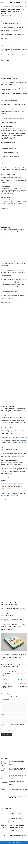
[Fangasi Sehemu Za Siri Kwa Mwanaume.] (4, 820)
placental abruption (22, 440)
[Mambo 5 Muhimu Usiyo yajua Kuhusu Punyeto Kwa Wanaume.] (4, 791)
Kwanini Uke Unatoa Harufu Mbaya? (17, 812)
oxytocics (15, 417)
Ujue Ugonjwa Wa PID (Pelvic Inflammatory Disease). (16, 762)
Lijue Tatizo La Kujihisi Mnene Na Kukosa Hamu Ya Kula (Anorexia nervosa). (17, 827)
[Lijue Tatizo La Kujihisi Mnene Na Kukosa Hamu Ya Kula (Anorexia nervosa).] (4, 827)
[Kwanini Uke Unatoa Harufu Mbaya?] (4, 813)
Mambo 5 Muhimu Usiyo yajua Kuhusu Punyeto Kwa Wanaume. (18, 790)
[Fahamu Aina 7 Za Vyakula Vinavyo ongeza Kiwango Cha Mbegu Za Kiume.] (4, 797)
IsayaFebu (12, 813)
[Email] (25, 679)
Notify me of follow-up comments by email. (10, 728)
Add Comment (15, 15)
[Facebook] (15, 679)
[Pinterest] (22, 679)
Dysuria (16, 152)
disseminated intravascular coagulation (12, 455)
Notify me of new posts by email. (8, 730)
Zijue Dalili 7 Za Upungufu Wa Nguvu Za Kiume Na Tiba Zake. (17, 775)
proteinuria (12, 138)
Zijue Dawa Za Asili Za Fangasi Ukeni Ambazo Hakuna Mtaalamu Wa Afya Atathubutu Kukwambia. (16, 783)
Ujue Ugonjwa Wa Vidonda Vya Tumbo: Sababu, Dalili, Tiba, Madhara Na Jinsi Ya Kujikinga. (17, 769)
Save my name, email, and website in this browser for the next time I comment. (13, 725)
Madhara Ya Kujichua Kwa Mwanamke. (18, 835)
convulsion (16, 30)
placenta (9, 439)
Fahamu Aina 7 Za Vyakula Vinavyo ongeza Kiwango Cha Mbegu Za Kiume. (18, 796)
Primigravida (15, 23)
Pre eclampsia (21, 34)
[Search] (25, 2)
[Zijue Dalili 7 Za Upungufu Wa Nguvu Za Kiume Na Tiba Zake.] (4, 776)
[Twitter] (18, 679)
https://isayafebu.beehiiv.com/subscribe (10, 495)
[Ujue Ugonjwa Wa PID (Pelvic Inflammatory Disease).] (4, 763)
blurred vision (16, 164)
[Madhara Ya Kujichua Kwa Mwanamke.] (4, 836)
